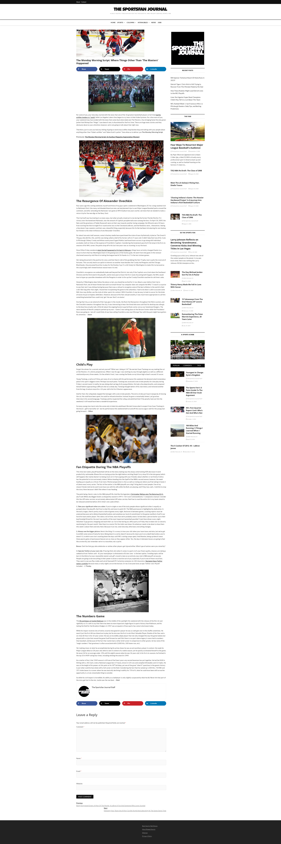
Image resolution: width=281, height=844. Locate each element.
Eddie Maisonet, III (188, 278)
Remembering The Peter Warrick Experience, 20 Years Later (192, 316)
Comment (80, 727)
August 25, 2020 (194, 174)
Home (113, 22)
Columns (130, 22)
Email (78, 771)
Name (79, 758)
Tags (199, 365)
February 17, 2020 (188, 311)
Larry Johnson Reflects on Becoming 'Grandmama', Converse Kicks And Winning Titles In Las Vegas (186, 244)
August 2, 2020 (187, 224)
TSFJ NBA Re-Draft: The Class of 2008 (186, 170)
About (78, 2)
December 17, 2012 (192, 381)
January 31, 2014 (191, 401)
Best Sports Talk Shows (150, 826)
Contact (83, 2)
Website (79, 784)
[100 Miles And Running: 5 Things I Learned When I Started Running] (177, 426)
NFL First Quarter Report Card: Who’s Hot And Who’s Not (194, 410)
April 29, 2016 (191, 439)
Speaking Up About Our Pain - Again (187, 354)
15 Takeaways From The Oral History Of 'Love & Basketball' (192, 302)
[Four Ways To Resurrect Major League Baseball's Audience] (188, 131)
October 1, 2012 (191, 419)
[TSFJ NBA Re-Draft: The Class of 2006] (175, 217)
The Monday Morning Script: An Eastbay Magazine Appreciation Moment (112, 137)
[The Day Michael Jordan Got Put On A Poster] (175, 274)
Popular (176, 365)
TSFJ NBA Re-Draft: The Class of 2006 (192, 216)
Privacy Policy (147, 836)
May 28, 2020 (193, 252)
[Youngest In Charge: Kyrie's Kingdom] (177, 372)
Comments (187, 365)
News (153, 22)
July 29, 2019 (186, 325)
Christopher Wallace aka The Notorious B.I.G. (147, 494)
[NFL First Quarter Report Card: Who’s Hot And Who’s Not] (177, 408)
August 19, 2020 (194, 206)
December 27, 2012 (189, 451)
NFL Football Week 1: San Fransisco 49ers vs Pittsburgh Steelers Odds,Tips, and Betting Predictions (187, 106)
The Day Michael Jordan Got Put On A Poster (192, 273)
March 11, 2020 (189, 290)
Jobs (160, 22)
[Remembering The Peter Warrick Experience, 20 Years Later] (175, 315)
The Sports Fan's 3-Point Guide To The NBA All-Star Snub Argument (194, 391)
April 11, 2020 (187, 281)
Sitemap (145, 833)
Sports (120, 22)
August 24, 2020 (194, 188)
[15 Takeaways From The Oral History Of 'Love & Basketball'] (175, 300)
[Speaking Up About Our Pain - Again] (188, 349)
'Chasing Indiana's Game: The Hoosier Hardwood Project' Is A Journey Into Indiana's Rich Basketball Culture (187, 200)
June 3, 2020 (194, 356)
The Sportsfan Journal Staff (179, 151)
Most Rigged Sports (148, 829)
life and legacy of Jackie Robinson (91, 621)
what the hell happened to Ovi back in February (114, 250)
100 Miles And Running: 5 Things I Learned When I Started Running (194, 429)
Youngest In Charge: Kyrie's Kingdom (195, 373)
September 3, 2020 (195, 151)
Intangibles (143, 22)
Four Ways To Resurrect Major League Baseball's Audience (187, 146)
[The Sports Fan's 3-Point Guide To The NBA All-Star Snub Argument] (177, 388)
